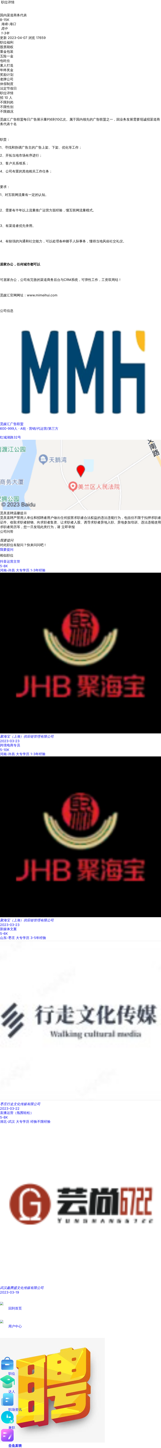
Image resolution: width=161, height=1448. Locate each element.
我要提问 (6, 549)
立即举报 (68, 527)
